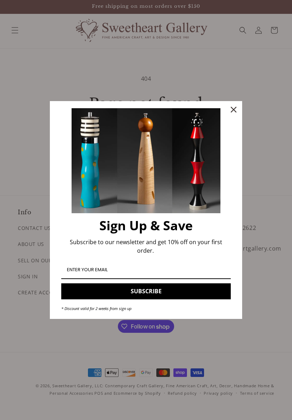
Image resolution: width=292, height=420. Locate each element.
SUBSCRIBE (146, 291)
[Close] (233, 109)
